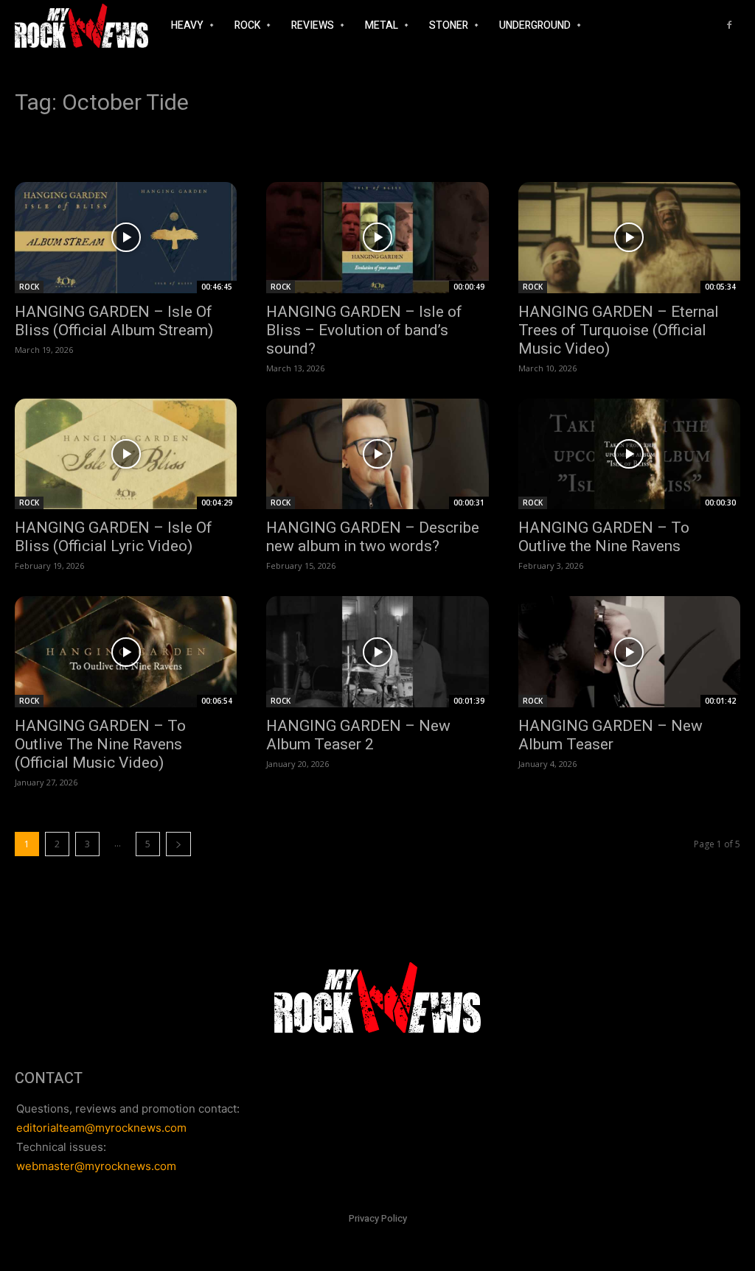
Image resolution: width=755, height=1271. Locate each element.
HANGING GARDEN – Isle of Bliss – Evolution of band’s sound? (364, 330)
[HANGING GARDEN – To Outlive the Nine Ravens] (629, 454)
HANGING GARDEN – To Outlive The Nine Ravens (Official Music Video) (100, 744)
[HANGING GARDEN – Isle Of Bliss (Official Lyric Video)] (126, 454)
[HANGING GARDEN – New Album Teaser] (629, 651)
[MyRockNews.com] (81, 26)
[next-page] (178, 844)
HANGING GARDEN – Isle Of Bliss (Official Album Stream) (114, 321)
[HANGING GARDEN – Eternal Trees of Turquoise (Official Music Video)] (629, 237)
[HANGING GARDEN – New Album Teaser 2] (377, 651)
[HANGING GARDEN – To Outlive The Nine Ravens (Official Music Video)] (126, 651)
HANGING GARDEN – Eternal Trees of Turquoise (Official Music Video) (618, 330)
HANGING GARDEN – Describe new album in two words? (372, 537)
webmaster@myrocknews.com (96, 1166)
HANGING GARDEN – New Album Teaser (610, 735)
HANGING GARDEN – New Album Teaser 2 (358, 735)
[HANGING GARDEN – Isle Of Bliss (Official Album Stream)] (126, 237)
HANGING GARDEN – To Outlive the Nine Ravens (603, 537)
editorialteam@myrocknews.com (101, 1128)
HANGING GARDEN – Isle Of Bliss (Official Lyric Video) (113, 537)
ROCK (29, 286)
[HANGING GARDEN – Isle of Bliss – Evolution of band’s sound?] (377, 237)
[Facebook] (729, 26)
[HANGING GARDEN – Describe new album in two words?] (377, 454)
